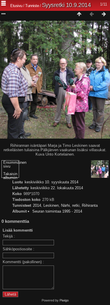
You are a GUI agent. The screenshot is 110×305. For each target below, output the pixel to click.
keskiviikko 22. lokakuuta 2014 (57, 188)
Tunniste (32, 6)
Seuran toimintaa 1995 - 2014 (57, 211)
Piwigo (64, 300)
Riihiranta (90, 205)
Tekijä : (9, 236)
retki (75, 205)
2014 (37, 205)
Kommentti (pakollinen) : (23, 262)
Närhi (65, 205)
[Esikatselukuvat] (79, 14)
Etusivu (16, 6)
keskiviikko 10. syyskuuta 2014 (51, 182)
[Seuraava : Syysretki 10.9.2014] (104, 14)
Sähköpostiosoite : (18, 249)
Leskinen (51, 205)
